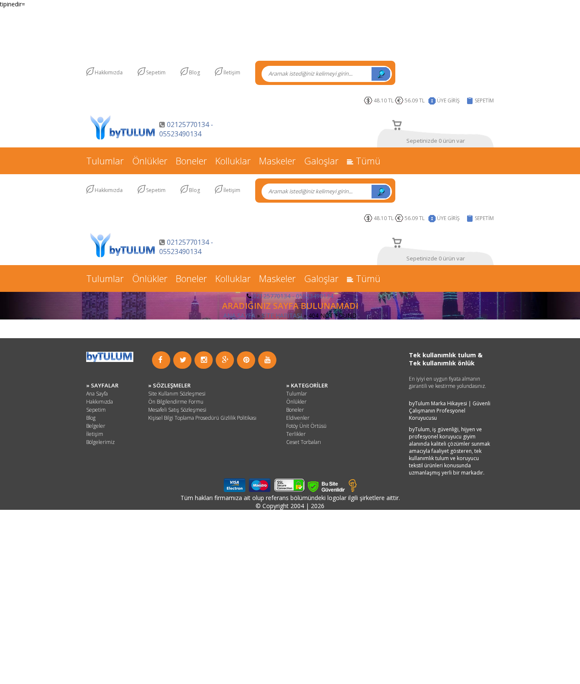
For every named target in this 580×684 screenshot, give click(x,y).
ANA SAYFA (239, 315)
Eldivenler (298, 417)
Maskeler (277, 160)
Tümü (366, 160)
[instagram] (204, 360)
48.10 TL (383, 100)
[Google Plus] (225, 360)
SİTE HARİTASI (282, 315)
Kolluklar (233, 160)
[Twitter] (183, 360)
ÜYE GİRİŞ (448, 100)
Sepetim (156, 72)
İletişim (231, 72)
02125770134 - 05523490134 (186, 129)
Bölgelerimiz (100, 442)
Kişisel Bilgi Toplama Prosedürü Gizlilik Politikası (202, 417)
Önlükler (149, 160)
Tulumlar (105, 160)
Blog (194, 72)
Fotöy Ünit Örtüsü (306, 426)
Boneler (191, 160)
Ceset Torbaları (303, 442)
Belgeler (95, 426)
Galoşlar (321, 160)
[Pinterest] (246, 360)
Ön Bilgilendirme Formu (175, 401)
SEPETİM (484, 100)
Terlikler (296, 434)
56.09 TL (415, 100)
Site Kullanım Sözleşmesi (177, 393)
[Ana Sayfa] (122, 139)
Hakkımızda (109, 72)
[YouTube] (268, 360)
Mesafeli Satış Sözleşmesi (177, 409)
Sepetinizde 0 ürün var (435, 140)
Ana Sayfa (97, 393)
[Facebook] (160, 360)
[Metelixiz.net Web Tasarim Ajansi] (353, 490)
